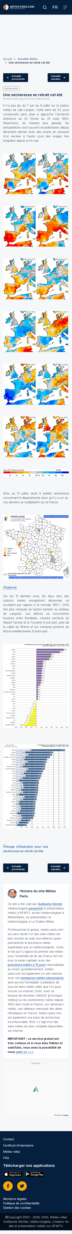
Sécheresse (11, 88)
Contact (8, 1139)
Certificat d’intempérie (18, 1145)
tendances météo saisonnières (42, 978)
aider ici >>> (25, 1052)
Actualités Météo (28, 58)
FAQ (6, 1158)
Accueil (7, 58)
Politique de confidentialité (21, 1203)
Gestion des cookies (17, 1207)
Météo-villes (11, 1151)
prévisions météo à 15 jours (27, 965)
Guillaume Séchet (50, 904)
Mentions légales (15, 1199)
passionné (36, 908)
